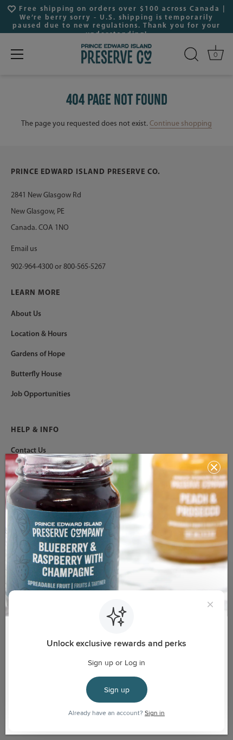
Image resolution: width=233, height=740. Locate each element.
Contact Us (28, 451)
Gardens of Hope (38, 354)
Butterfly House (36, 374)
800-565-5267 (84, 267)
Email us (24, 249)
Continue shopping (181, 124)
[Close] (214, 467)
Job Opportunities (40, 394)
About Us (26, 314)
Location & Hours (39, 334)
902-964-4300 (32, 267)
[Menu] (17, 54)
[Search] (191, 54)
